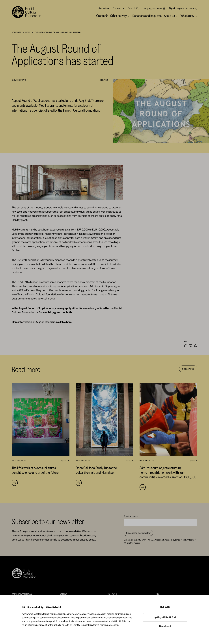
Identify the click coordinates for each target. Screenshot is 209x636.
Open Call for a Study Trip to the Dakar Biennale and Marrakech (96, 470)
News (27, 32)
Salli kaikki (165, 607)
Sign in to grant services (181, 8)
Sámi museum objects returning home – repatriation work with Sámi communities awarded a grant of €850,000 (168, 472)
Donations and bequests (147, 16)
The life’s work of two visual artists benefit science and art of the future (35, 470)
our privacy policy (85, 539)
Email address (131, 516)
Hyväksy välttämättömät (165, 617)
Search (131, 8)
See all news (188, 368)
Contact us (118, 8)
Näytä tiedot (165, 626)
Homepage (16, 32)
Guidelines (104, 8)
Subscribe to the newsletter (138, 532)
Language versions (152, 8)
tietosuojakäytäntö (171, 539)
